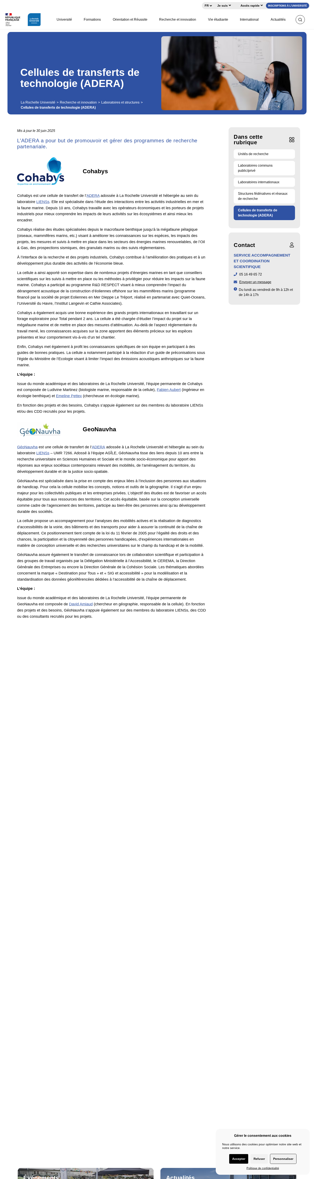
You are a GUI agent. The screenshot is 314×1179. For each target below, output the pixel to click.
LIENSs (42, 202)
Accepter (238, 1158)
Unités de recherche (253, 154)
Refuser (259, 1158)
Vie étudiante (218, 19)
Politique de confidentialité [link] (263, 1168)
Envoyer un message (255, 282)
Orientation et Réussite (130, 19)
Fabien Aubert (169, 390)
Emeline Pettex (69, 396)
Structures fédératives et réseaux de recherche (263, 196)
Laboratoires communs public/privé (255, 168)
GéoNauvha (27, 447)
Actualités (278, 19)
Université (64, 19)
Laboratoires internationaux (258, 182)
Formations (92, 19)
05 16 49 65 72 (250, 274)
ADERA (93, 195)
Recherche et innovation (177, 19)
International (249, 19)
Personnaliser (283, 1158)
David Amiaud (81, 604)
